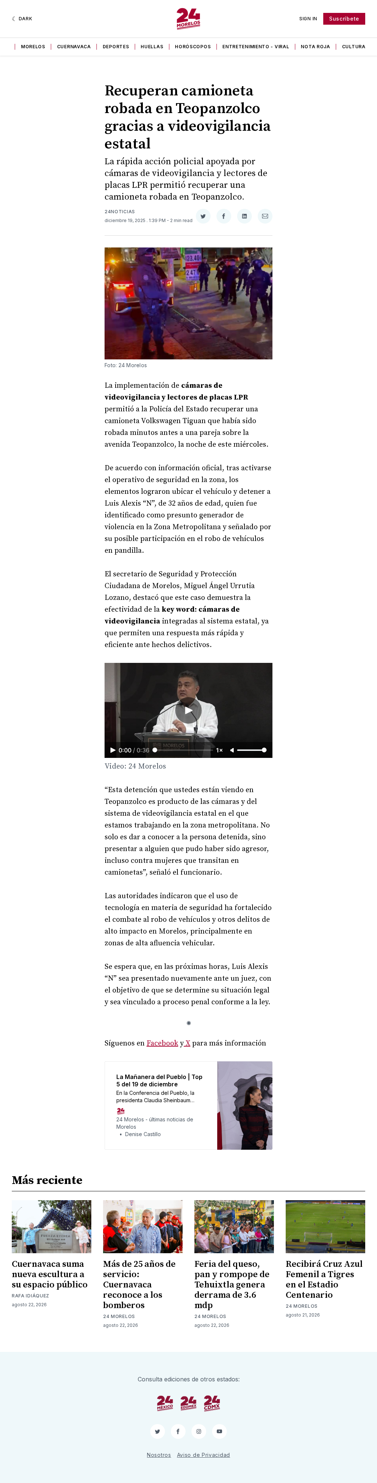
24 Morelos (119, 1316)
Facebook (162, 1043)
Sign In (308, 18)
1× (219, 750)
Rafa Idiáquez (30, 1295)
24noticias (120, 211)
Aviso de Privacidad (203, 1455)
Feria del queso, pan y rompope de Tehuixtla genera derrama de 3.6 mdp (231, 1285)
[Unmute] (232, 750)
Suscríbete (344, 18)
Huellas (152, 46)
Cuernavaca (74, 46)
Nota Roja (315, 46)
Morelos (33, 46)
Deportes (116, 46)
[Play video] (188, 710)
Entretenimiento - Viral (255, 46)
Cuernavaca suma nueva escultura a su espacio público (50, 1274)
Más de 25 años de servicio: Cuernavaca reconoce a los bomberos (139, 1285)
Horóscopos (193, 46)
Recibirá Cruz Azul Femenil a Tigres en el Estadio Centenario (324, 1280)
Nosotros (159, 1455)
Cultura (354, 46)
